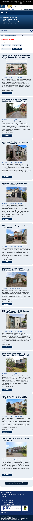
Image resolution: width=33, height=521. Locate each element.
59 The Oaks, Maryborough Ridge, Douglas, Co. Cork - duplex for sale (14, 397)
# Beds (15, 45)
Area (3, 49)
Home (2, 35)
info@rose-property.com (8, 504)
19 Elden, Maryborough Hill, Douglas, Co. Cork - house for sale (15, 311)
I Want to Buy (20, 35)
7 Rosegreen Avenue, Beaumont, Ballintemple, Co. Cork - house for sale (15, 269)
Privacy (5, 517)
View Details (7, 93)
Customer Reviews (24, 518)
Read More (16, 2)
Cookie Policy (10, 517)
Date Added (16, 49)
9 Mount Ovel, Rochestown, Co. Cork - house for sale (16, 439)
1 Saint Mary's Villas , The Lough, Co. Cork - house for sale (15, 143)
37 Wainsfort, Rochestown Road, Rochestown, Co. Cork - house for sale (15, 354)
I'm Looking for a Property (10, 35)
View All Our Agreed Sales (16, 483)
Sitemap (2, 516)
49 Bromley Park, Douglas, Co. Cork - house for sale (15, 226)
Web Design (13, 519)
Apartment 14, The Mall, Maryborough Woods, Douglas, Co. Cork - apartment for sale (16, 57)
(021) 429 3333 (10, 9)
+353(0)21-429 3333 (7, 500)
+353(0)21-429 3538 (7, 502)
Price (3, 45)
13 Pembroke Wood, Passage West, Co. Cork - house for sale (16, 184)
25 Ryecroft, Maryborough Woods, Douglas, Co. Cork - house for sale (14, 100)
